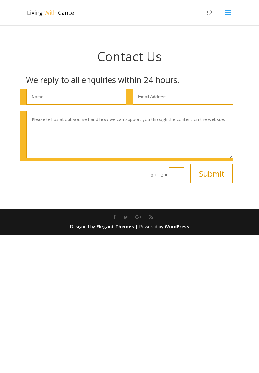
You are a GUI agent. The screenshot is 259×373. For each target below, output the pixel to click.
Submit (212, 173)
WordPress (177, 226)
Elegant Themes (115, 226)
